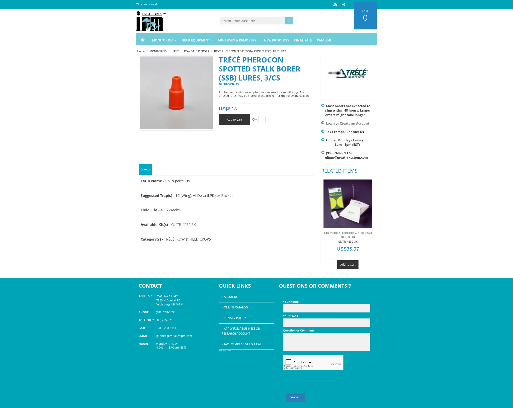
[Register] (335, 4)
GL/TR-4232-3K (183, 224)
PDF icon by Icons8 (225, 351)
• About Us (230, 297)
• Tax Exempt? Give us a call (242, 344)
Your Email (326, 316)
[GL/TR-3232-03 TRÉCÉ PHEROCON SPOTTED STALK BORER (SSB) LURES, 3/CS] (176, 58)
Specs (145, 169)
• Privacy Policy (234, 318)
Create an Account (354, 123)
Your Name (326, 302)
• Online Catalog (235, 307)
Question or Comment (326, 330)
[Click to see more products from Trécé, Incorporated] (347, 75)
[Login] (343, 4)
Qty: (255, 119)
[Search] (289, 20)
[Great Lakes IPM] (151, 21)
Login (330, 123)
